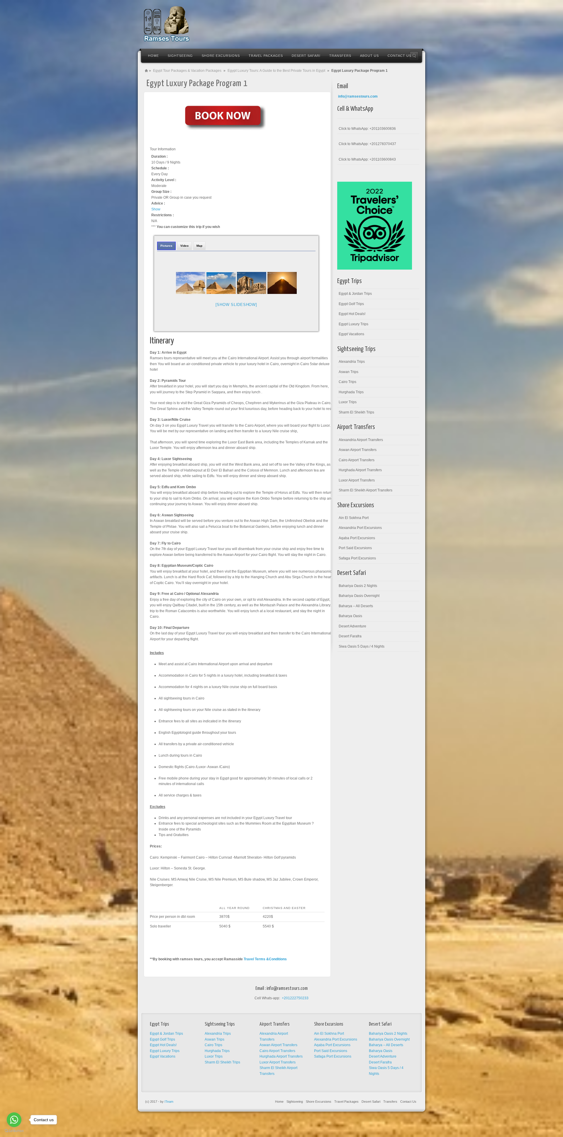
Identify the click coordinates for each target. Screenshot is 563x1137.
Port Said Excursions (355, 548)
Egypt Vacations (351, 334)
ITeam (169, 1101)
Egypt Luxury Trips (353, 324)
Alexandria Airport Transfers (361, 440)
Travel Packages (346, 1101)
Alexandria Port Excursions (360, 528)
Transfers (390, 1101)
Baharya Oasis (350, 616)
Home (153, 55)
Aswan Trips (348, 372)
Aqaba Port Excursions (357, 538)
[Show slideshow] (236, 304)
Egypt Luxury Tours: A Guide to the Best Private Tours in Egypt (276, 71)
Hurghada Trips (351, 392)
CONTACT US (399, 55)
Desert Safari (371, 1101)
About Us (369, 55)
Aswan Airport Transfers (358, 450)
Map (199, 245)
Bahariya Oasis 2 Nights (358, 586)
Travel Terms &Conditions (265, 959)
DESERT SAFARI (306, 55)
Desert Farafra (350, 636)
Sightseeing (294, 1101)
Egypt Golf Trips (351, 304)
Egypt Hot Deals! (352, 314)
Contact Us (408, 1101)
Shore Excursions (318, 1101)
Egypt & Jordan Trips (355, 294)
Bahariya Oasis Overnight (359, 596)
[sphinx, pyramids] (190, 283)
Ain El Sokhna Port (354, 518)
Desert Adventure (352, 626)
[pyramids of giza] (282, 283)
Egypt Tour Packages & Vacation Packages (187, 71)
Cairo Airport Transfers (356, 460)
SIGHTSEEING (180, 55)
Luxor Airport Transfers (357, 480)
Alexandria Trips (352, 362)
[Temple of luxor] (251, 283)
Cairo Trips (347, 382)
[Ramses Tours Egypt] (167, 24)
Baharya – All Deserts (356, 606)
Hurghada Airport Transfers (360, 470)
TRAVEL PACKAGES (266, 55)
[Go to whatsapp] (14, 1119)
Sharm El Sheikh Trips (356, 412)
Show (155, 209)
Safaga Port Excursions (357, 558)
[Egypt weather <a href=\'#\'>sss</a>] (221, 283)
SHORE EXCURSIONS (221, 55)
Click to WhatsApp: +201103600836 (367, 129)
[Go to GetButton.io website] (14, 1131)
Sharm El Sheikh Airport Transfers (365, 490)
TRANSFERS (340, 55)
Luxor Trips (348, 402)
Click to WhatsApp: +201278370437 (367, 144)
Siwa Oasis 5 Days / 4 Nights (361, 646)
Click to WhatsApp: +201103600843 (367, 159)
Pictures (166, 245)
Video (184, 245)
